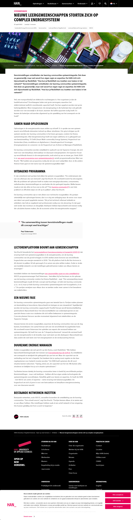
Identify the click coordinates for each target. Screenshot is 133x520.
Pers (70, 469)
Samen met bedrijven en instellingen (78, 487)
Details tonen (28, 516)
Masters (44, 461)
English (99, 486)
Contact (99, 446)
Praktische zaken (102, 442)
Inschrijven (100, 465)
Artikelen (54, 65)
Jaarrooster (45, 469)
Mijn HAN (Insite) (102, 453)
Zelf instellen (117, 500)
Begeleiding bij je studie (50, 465)
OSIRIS (98, 461)
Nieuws (71, 457)
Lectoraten (45, 489)
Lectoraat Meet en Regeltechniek (57, 28)
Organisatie (73, 453)
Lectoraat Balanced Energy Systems (77, 28)
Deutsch (99, 489)
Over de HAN (73, 442)
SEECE (91, 28)
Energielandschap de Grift (58, 353)
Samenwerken (67, 4)
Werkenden (45, 457)
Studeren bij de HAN (48, 442)
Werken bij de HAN (76, 449)
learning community (59, 187)
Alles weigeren (118, 506)
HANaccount (100, 457)
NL (114, 4)
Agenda (72, 461)
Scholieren (45, 449)
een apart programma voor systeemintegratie (35, 158)
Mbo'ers (44, 453)
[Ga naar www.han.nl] (17, 3)
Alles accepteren (118, 494)
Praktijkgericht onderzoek (51, 486)
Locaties (99, 449)
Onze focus (73, 473)
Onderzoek (82, 4)
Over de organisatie (76, 446)
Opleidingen (37, 4)
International (101, 482)
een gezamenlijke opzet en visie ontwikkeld (61, 274)
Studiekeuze (52, 4)
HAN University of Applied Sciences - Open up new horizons (32, 65)
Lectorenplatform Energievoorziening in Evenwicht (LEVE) (56, 252)
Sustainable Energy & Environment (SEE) (26, 28)
